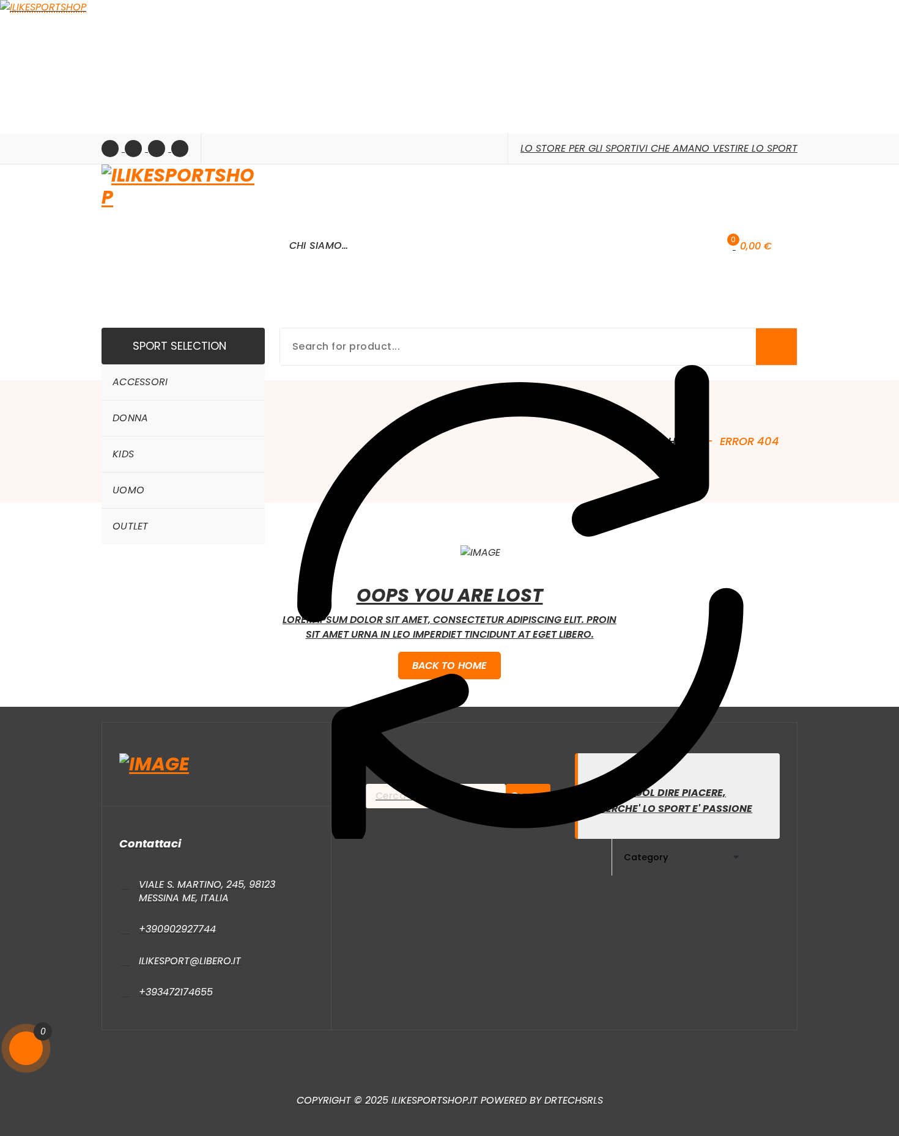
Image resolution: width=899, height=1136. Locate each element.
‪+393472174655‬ (176, 992)
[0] (26, 1048)
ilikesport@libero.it (190, 961)
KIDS (123, 454)
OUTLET (131, 526)
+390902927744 (177, 929)
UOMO (128, 490)
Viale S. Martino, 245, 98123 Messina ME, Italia (207, 891)
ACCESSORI (140, 382)
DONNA (131, 418)
